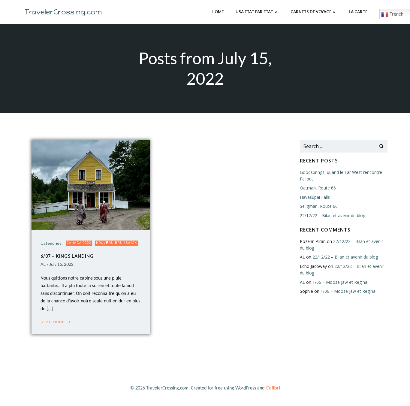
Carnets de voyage (311, 11)
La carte (358, 11)
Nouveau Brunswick (116, 243)
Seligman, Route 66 (319, 206)
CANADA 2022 (79, 243)
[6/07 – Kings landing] (91, 184)
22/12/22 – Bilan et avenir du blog (332, 215)
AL (43, 264)
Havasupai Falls (315, 197)
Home (218, 11)
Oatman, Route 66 (318, 188)
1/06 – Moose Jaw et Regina (339, 282)
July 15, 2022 (61, 264)
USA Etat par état (254, 11)
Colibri (273, 387)
